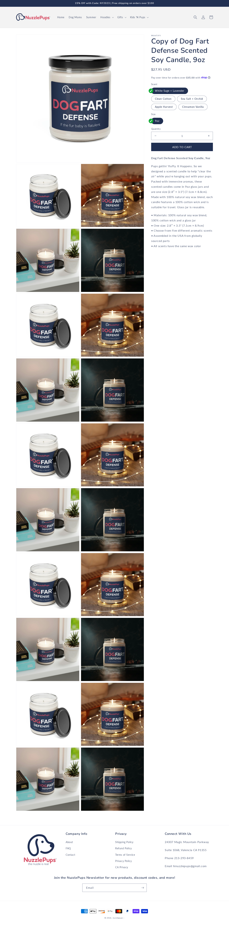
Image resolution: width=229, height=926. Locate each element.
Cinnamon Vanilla (193, 106)
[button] (106, 17)
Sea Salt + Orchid (192, 98)
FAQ (68, 848)
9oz (157, 120)
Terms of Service (125, 854)
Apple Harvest (164, 106)
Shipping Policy (124, 842)
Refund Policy (123, 848)
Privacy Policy (123, 860)
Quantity (156, 128)
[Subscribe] (143, 888)
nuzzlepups (118, 918)
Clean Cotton (163, 98)
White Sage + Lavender (169, 90)
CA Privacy (121, 867)
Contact (70, 854)
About (69, 842)
